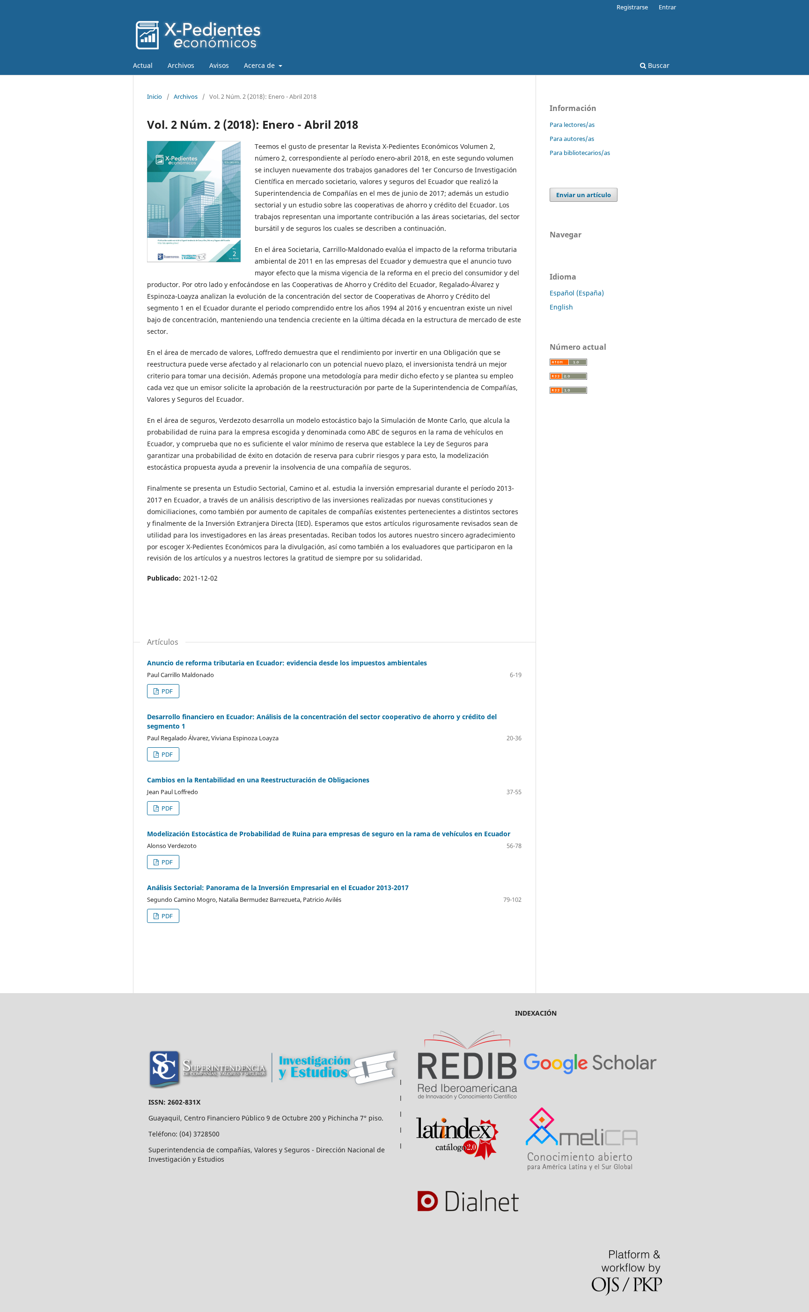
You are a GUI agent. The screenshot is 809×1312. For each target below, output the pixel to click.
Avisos (219, 65)
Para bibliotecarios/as (580, 152)
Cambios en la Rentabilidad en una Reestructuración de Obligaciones (258, 779)
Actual (143, 65)
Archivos (181, 65)
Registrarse (632, 7)
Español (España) (577, 292)
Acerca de (260, 65)
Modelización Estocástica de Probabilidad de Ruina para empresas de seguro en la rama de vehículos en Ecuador (328, 833)
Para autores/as (572, 138)
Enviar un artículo (583, 195)
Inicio (154, 96)
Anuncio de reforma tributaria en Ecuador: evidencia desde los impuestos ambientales (287, 662)
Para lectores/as (572, 124)
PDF (166, 691)
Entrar (667, 7)
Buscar (657, 65)
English (561, 306)
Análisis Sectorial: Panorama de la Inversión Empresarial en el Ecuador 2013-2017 (278, 887)
